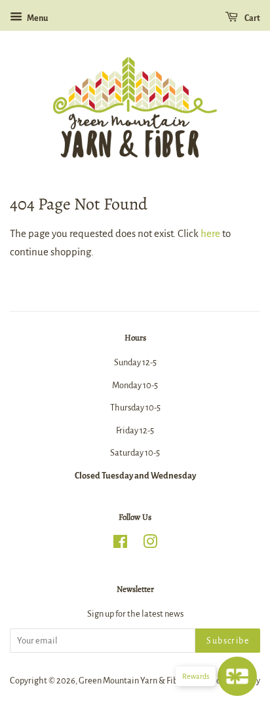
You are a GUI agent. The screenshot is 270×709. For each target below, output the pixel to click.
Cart (251, 18)
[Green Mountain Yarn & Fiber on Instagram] (150, 544)
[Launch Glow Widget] (237, 676)
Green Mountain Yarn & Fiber (132, 680)
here (210, 233)
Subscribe (227, 640)
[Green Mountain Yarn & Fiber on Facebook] (120, 544)
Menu (37, 18)
